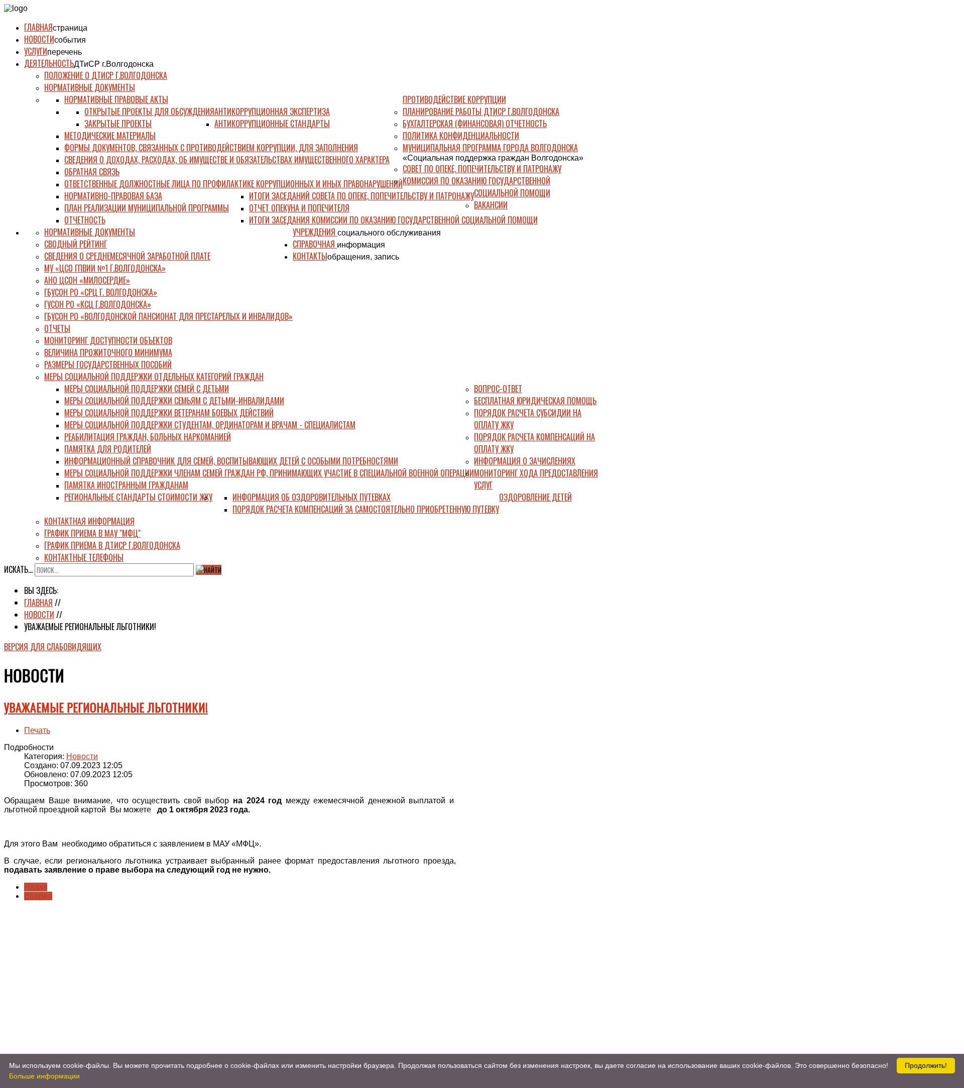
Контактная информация (89, 521)
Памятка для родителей (107, 449)
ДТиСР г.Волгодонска (114, 64)
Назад (35, 887)
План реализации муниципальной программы (146, 208)
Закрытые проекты (118, 123)
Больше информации (44, 1076)
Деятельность (49, 63)
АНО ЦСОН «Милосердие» (87, 280)
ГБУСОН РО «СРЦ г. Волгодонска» (100, 292)
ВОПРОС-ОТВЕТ (498, 389)
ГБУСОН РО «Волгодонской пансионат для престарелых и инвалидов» (168, 316)
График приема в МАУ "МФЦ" (92, 533)
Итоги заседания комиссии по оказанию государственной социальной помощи (393, 220)
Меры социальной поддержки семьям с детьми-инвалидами (174, 401)
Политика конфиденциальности (461, 136)
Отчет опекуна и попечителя (299, 208)
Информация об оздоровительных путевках (311, 497)
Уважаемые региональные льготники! (106, 707)
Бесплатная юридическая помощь (535, 401)
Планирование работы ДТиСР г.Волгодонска (481, 111)
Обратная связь (91, 172)
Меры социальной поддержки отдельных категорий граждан (154, 377)
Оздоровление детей (535, 497)
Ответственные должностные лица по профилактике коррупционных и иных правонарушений (233, 184)
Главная (38, 27)
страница (70, 28)
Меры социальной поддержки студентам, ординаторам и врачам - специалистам (209, 425)
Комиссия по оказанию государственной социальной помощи (476, 187)
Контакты (310, 256)
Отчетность (84, 220)
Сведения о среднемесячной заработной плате (127, 256)
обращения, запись (363, 257)
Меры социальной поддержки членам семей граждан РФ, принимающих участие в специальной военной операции (269, 473)
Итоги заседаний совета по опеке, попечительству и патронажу (361, 196)
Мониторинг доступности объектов (108, 340)
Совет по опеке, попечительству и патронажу (482, 169)
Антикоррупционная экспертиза (272, 111)
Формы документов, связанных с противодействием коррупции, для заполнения (211, 148)
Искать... (18, 569)
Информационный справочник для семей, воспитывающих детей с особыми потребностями (231, 461)
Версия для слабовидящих (52, 647)
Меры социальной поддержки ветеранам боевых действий (169, 413)
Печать (37, 730)
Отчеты (57, 328)
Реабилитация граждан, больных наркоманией (147, 437)
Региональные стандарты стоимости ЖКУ (138, 497)
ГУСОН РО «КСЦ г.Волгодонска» (97, 304)
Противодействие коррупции (454, 99)
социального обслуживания (389, 232)
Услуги (35, 51)
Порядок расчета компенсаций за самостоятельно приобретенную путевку (365, 509)
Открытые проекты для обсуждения (149, 111)
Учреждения (315, 232)
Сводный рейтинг (75, 244)
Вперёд (38, 896)
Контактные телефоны (84, 557)
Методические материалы (110, 136)
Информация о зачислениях (524, 461)
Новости (39, 39)
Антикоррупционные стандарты (272, 123)
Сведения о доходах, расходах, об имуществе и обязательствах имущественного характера (227, 160)
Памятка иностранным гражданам (126, 485)
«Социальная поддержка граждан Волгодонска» (493, 158)
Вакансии (491, 205)
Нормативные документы (89, 87)
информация (361, 244)
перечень (64, 52)
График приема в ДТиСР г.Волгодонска (112, 545)
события (70, 40)
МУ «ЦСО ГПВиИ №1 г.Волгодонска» (105, 268)
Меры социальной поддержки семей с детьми (146, 389)
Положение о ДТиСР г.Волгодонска (105, 75)
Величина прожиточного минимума (108, 352)
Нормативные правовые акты (116, 99)
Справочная (315, 244)
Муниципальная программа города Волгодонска (490, 148)
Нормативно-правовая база (113, 196)
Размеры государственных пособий (108, 364)
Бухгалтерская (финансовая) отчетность (475, 123)
